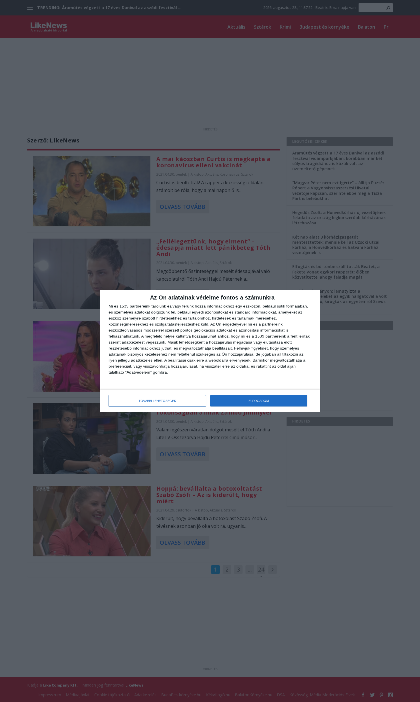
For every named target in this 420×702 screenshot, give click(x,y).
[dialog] (210, 351)
